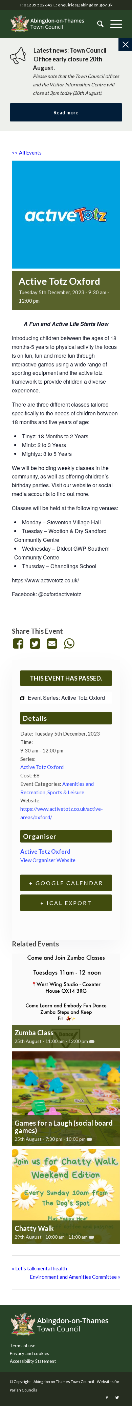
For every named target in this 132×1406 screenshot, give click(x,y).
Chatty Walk (34, 1228)
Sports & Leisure (65, 792)
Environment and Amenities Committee (75, 1277)
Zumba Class (34, 1032)
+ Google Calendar (66, 883)
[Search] (97, 23)
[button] (113, 23)
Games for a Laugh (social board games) (64, 1126)
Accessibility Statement (33, 1361)
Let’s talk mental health (39, 1268)
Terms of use (22, 1345)
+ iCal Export (66, 903)
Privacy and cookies (29, 1353)
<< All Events (27, 152)
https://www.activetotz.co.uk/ (45, 580)
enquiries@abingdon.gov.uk (85, 4)
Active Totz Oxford (42, 767)
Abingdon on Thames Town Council (64, 1381)
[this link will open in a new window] (19, 643)
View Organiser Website (47, 860)
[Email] (52, 643)
